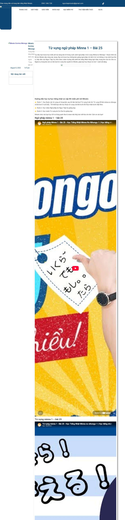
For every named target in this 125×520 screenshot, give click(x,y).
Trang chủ (23, 10)
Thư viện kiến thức (86, 10)
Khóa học (56, 10)
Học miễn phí (68, 10)
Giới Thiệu (34, 10)
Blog (100, 10)
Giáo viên (45, 10)
